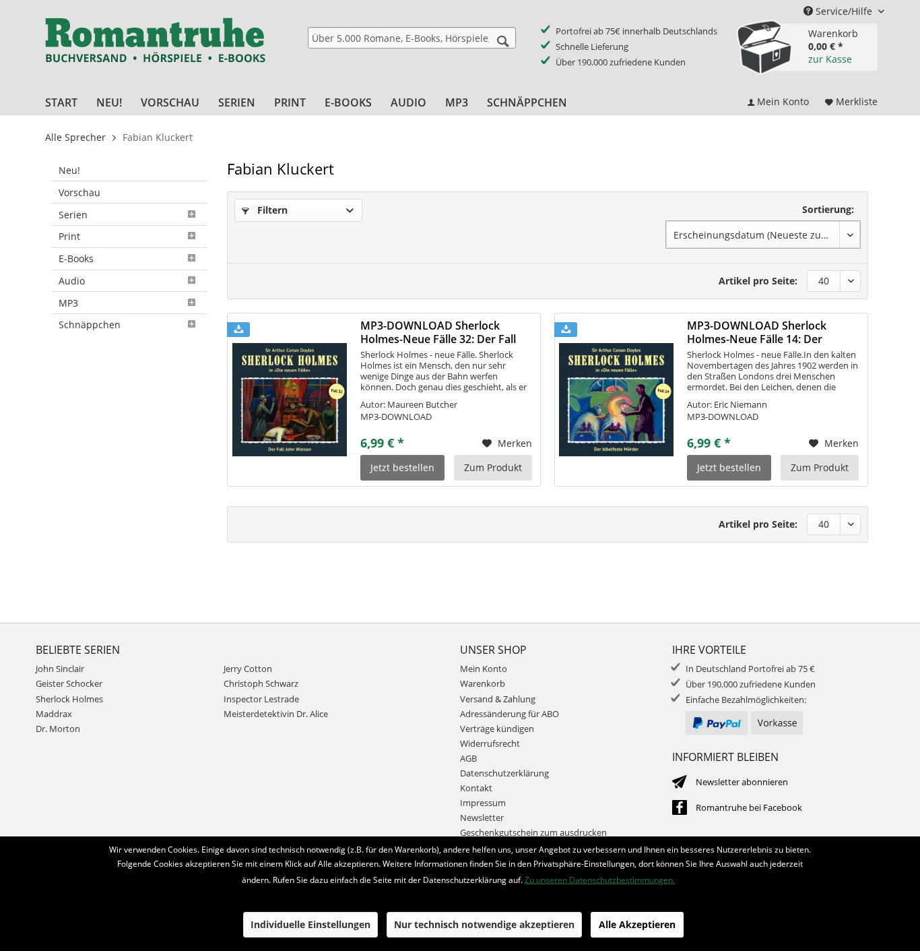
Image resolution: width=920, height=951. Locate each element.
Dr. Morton (58, 729)
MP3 (68, 303)
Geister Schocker (69, 683)
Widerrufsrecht (490, 743)
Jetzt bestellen (402, 467)
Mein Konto (483, 669)
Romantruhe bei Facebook (749, 807)
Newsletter (482, 817)
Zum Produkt (493, 467)
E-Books (76, 258)
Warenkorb (482, 683)
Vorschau (79, 192)
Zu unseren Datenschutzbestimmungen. (600, 880)
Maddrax (54, 714)
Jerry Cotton (248, 669)
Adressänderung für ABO (509, 714)
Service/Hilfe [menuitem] (844, 11)
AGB (468, 758)
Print (69, 236)
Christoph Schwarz (261, 683)
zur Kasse (830, 59)
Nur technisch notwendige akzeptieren (484, 924)
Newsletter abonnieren (742, 782)
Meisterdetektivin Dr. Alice (276, 714)
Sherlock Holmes (69, 699)
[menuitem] (412, 38)
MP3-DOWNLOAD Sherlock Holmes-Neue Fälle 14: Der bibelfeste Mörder (756, 332)
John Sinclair (60, 669)
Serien (73, 214)
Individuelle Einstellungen (310, 924)
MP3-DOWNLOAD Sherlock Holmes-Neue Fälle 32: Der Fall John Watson (438, 332)
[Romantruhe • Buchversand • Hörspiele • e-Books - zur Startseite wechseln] (154, 49)
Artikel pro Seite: (758, 280)
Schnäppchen (90, 324)
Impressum (483, 803)
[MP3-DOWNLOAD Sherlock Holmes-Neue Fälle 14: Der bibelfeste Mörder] (616, 400)
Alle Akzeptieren (637, 924)
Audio (72, 280)
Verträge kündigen (497, 729)
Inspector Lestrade (261, 699)
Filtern (271, 210)
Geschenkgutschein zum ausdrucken (533, 832)
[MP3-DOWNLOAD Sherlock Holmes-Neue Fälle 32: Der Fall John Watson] (289, 400)
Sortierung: (828, 209)
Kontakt (476, 788)
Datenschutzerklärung (504, 773)
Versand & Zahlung (497, 699)
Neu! (69, 170)
